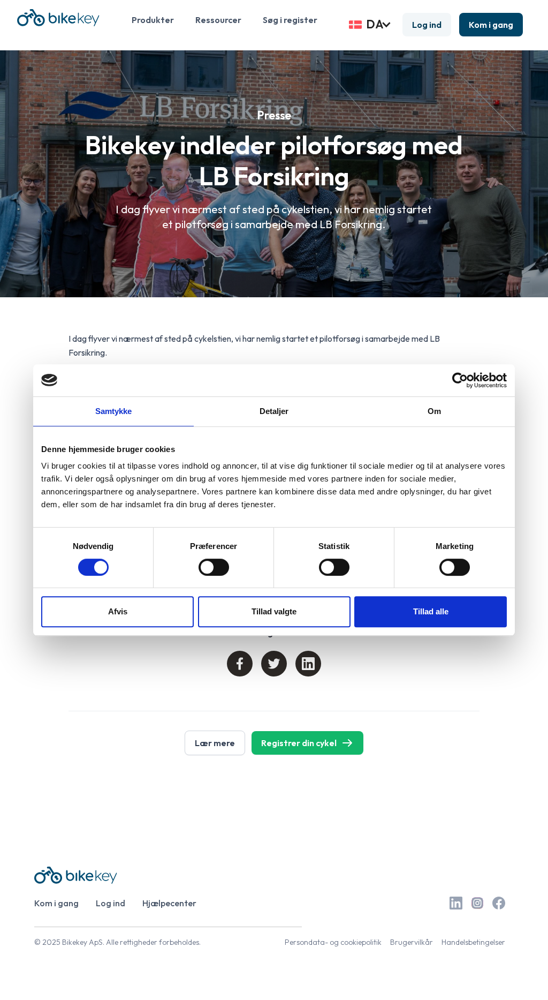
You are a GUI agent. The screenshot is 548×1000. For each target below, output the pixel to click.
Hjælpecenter (169, 903)
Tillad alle (430, 611)
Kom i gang (491, 24)
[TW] (274, 663)
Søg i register (290, 19)
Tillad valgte (274, 611)
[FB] (240, 663)
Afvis (117, 611)
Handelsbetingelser (473, 942)
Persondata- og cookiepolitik (333, 942)
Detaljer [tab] (274, 411)
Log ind (427, 24)
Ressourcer (218, 19)
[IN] (308, 663)
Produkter (153, 19)
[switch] (214, 567)
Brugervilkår (411, 942)
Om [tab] (434, 411)
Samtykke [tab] (113, 411)
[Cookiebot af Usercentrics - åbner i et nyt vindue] (460, 380)
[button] (370, 24)
